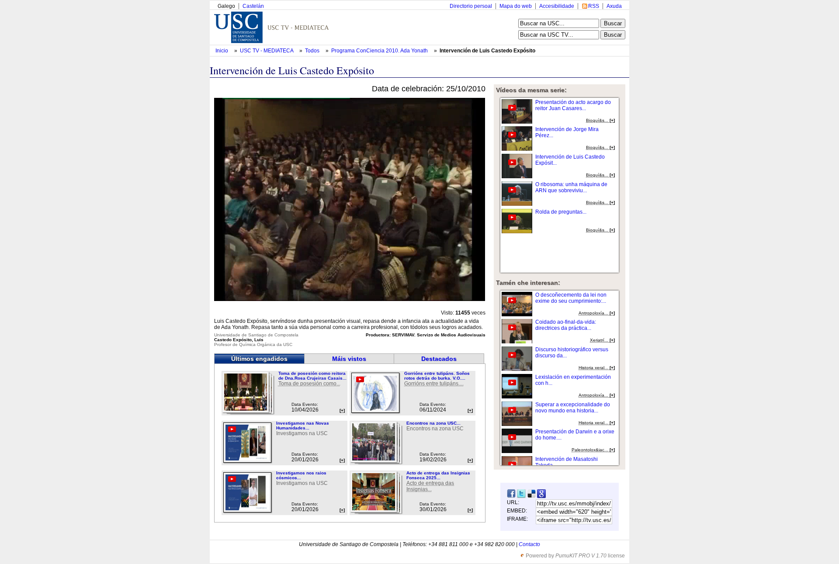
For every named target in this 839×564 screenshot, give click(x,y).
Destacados (439, 358)
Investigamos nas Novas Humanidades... (302, 425)
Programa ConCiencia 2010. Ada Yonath (380, 51)
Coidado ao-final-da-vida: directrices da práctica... (565, 325)
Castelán (253, 6)
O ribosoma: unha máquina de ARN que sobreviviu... (571, 187)
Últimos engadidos (259, 358)
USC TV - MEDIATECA (267, 51)
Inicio (222, 51)
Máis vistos (349, 358)
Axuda (614, 6)
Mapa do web (515, 6)
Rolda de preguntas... (560, 212)
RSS (593, 6)
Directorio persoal (471, 6)
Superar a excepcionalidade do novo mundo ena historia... (572, 407)
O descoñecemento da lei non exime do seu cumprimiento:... (571, 298)
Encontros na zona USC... (433, 423)
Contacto (529, 544)
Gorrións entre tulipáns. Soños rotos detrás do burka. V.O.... (437, 376)
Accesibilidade (556, 6)
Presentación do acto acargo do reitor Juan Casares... (573, 105)
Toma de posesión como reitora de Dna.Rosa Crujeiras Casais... (312, 376)
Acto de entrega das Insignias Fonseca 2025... (438, 475)
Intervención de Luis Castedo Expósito (487, 51)
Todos (313, 51)
